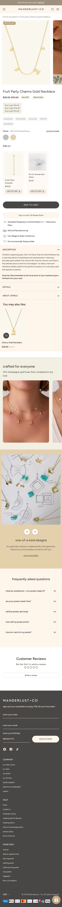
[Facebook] (11, 749)
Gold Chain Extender (9, 181)
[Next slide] (35, 532)
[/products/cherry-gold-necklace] (13, 324)
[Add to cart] (6, 335)
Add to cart (31, 205)
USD (5, 894)
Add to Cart (12, 191)
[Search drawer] (52, 9)
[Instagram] (4, 749)
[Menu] (6, 9)
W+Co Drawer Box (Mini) (37, 175)
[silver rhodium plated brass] (6, 137)
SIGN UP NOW (45, 739)
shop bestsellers (31, 555)
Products (14, 17)
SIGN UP (41, 3)
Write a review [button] (31, 675)
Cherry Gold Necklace (12, 342)
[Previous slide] (27, 532)
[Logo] (31, 9)
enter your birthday (11, 733)
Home (6, 17)
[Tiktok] (17, 749)
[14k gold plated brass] (13, 137)
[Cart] (57, 9)
